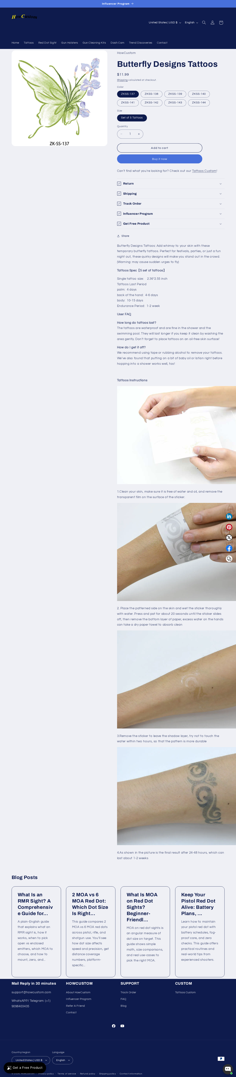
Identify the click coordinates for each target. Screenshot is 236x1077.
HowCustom (27, 1073)
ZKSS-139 (175, 94)
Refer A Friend (75, 1005)
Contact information (131, 1074)
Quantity (122, 126)
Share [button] (125, 235)
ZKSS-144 (199, 102)
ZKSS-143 (175, 102)
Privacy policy (46, 1074)
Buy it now (159, 158)
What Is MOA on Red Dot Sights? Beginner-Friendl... (142, 907)
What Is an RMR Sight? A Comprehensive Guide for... (35, 904)
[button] (204, 22)
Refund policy (88, 1074)
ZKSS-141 (128, 102)
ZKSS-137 (128, 94)
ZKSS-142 (151, 102)
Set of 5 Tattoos (132, 117)
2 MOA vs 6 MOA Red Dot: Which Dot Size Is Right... (90, 904)
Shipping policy (107, 1074)
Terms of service (67, 1074)
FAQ (123, 999)
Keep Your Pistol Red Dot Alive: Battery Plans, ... (198, 904)
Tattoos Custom (204, 170)
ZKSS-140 (199, 94)
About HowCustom (78, 992)
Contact (71, 1012)
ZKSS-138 (151, 94)
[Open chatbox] (228, 1069)
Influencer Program (78, 999)
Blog (124, 1005)
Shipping (122, 80)
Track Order (128, 992)
